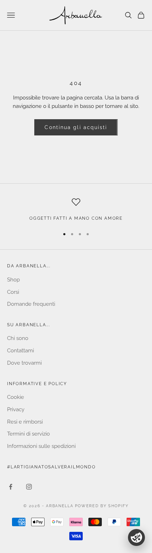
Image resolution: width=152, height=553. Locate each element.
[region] (76, 210)
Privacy (15, 409)
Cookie (15, 397)
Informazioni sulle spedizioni (41, 446)
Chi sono (17, 338)
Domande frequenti (31, 304)
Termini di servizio (28, 434)
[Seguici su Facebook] (10, 486)
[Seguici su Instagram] (29, 486)
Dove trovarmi (24, 363)
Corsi (13, 292)
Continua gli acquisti (76, 127)
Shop (13, 279)
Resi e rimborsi (25, 422)
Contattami (20, 350)
